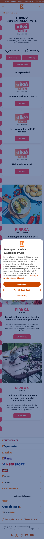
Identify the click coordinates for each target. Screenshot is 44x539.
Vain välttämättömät (22, 290)
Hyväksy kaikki (22, 284)
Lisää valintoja (21, 296)
